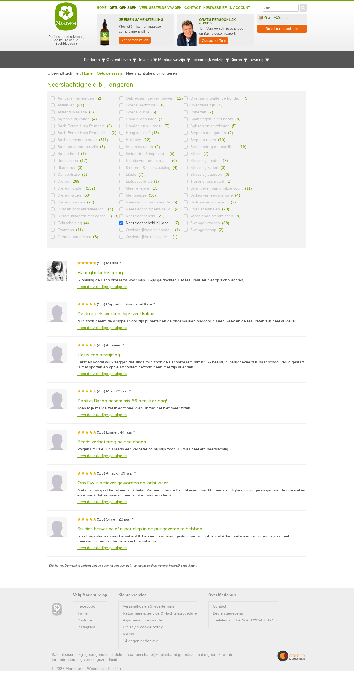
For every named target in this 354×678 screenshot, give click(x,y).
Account (241, 8)
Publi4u (114, 668)
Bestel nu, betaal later (282, 29)
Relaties (145, 59)
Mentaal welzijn (172, 59)
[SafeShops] (290, 656)
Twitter (83, 613)
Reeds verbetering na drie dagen (111, 442)
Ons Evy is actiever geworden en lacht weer (122, 483)
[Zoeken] (303, 7)
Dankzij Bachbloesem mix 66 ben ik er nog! (122, 401)
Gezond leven (119, 59)
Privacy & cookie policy (143, 627)
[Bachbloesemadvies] (57, 609)
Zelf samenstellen (135, 40)
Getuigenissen (123, 8)
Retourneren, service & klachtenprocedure (160, 613)
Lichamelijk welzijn (208, 59)
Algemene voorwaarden (144, 620)
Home (102, 8)
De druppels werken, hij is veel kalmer (116, 314)
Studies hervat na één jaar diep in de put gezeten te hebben (139, 529)
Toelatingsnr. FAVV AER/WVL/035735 (245, 620)
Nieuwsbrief (215, 8)
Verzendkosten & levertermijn (148, 606)
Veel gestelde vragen (160, 8)
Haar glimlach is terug (100, 273)
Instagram (86, 627)
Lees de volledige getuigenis (102, 286)
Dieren (236, 59)
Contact (192, 8)
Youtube (84, 620)
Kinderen (92, 59)
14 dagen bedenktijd (140, 641)
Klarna (128, 634)
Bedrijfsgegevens (228, 613)
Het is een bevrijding (98, 355)
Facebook (86, 606)
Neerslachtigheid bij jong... (149, 223)
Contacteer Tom (214, 41)
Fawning (257, 59)
